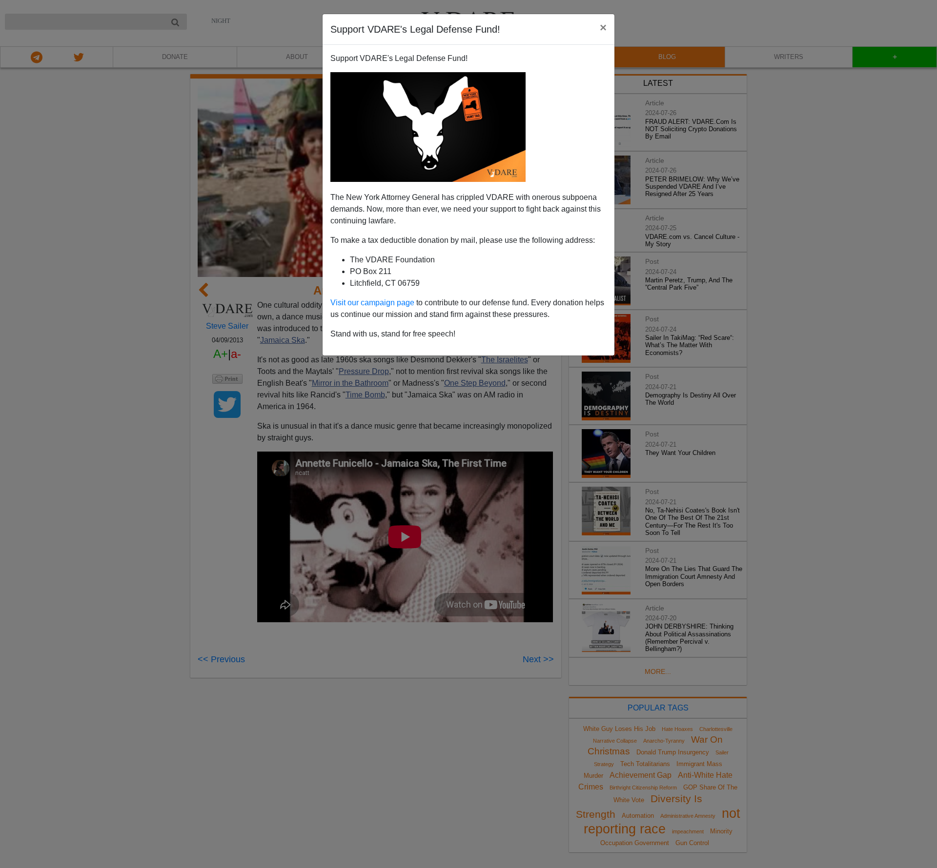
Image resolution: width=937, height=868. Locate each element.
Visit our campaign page (372, 302)
